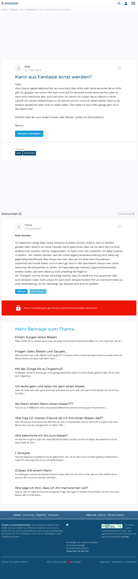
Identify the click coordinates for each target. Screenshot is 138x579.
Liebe (18, 153)
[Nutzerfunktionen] (126, 3)
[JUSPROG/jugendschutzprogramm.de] (112, 526)
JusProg (125, 536)
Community (28, 514)
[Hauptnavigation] (133, 3)
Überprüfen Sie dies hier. (77, 551)
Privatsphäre (131, 561)
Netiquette (53, 514)
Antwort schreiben (29, 133)
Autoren (102, 514)
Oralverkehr (31, 9)
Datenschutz (118, 561)
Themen (14, 9)
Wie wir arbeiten (116, 514)
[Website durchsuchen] (119, 3)
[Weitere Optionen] (119, 67)
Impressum (105, 561)
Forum (4, 9)
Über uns (91, 515)
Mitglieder (41, 514)
